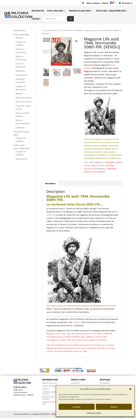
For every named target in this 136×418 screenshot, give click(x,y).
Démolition (20, 71)
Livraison (45, 389)
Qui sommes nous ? (50, 383)
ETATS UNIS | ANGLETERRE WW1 (111, 11)
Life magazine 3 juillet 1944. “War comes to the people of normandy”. (77, 340)
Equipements (21, 75)
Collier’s (76, 322)
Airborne (19, 38)
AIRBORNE (78, 30)
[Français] (113, 3)
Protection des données (48, 398)
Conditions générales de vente (50, 393)
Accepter (77, 407)
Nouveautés (104, 383)
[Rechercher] (70, 18)
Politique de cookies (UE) (50, 403)
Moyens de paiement (50, 386)
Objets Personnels (24, 97)
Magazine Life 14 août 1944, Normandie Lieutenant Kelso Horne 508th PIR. (79, 333)
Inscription (75, 383)
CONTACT (36, 19)
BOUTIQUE (53, 30)
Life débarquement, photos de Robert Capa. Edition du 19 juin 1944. (76, 336)
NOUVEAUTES (38, 11)
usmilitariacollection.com (94, 142)
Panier (105, 3)
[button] (130, 389)
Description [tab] (50, 183)
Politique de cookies (94, 413)
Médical (19, 93)
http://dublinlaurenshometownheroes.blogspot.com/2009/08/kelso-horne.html (81, 305)
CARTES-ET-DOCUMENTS (95, 171)
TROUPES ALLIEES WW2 (79, 11)
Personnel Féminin (24, 101)
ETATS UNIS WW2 (55, 11)
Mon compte (93, 3)
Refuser (113, 407)
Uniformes (20, 127)
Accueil (45, 30)
